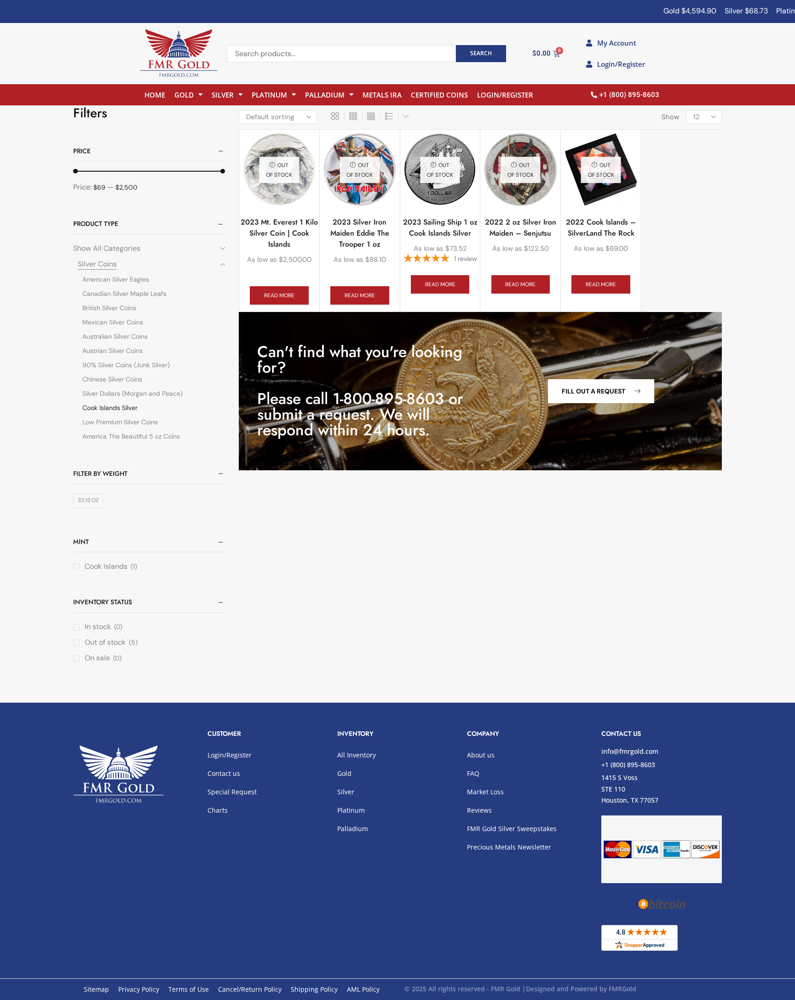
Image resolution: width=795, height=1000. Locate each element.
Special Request (232, 791)
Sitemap (96, 989)
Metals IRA (382, 94)
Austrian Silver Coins (112, 351)
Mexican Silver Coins (112, 322)
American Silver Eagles (115, 279)
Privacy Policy (138, 989)
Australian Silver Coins (115, 336)
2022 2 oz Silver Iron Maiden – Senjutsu (520, 227)
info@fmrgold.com (629, 751)
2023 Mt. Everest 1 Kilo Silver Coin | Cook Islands (279, 233)
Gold (184, 94)
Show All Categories (106, 248)
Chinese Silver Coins (112, 379)
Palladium (325, 94)
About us (481, 755)
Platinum (269, 94)
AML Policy (363, 989)
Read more (279, 295)
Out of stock (111, 642)
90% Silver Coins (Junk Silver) (126, 365)
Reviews (479, 810)
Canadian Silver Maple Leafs (124, 293)
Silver (223, 94)
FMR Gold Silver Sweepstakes (512, 828)
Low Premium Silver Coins (120, 422)
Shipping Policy (314, 989)
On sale (103, 658)
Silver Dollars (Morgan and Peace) (132, 393)
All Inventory (356, 755)
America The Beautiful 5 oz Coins (131, 436)
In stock (103, 626)
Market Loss (485, 791)
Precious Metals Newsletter (509, 847)
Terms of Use (188, 989)
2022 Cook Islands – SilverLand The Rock (601, 227)
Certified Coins (439, 94)
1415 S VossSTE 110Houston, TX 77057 (629, 788)
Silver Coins (97, 264)
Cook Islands (106, 566)
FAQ (473, 773)
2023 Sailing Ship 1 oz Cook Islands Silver (440, 227)
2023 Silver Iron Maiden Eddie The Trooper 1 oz (359, 233)
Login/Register (505, 94)
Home (154, 94)
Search (481, 53)
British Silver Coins (109, 308)
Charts (217, 810)
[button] (601, 391)
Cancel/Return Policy (250, 989)
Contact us (223, 773)
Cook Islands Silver (110, 408)
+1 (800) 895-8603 (628, 764)
